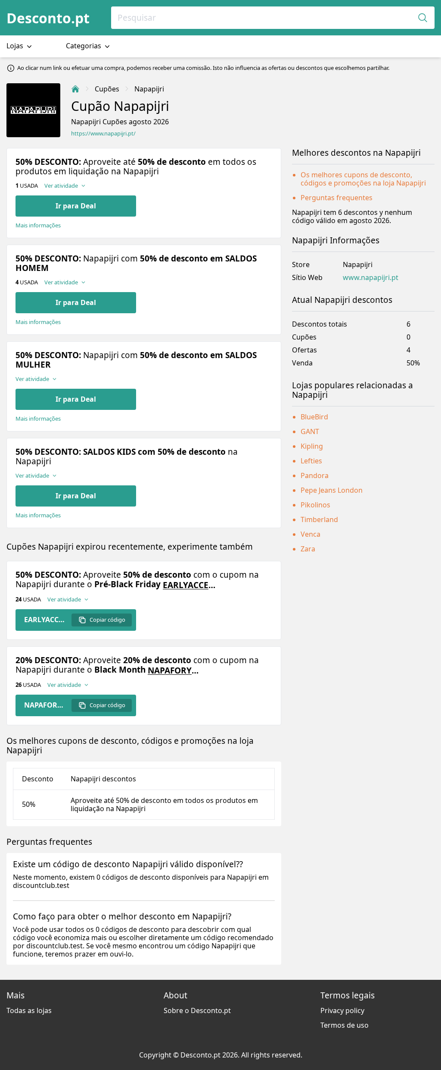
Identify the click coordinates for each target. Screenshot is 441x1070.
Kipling (312, 446)
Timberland (319, 519)
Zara (308, 549)
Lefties (311, 461)
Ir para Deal (76, 206)
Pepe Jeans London (332, 490)
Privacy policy (342, 1010)
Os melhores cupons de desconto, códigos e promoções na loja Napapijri (363, 179)
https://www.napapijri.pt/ (103, 133)
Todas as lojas (29, 1010)
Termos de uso (344, 1025)
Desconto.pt (48, 18)
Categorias (84, 45)
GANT (310, 431)
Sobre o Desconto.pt (197, 1010)
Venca (310, 534)
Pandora (315, 475)
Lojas (15, 45)
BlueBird (314, 417)
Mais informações (38, 225)
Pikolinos (315, 505)
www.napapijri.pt (370, 278)
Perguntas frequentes (337, 197)
